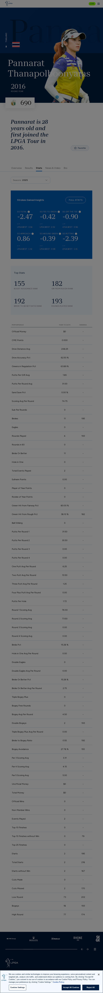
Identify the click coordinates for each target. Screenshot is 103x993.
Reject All (91, 987)
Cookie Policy (58, 982)
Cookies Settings (17, 987)
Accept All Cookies (71, 987)
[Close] (99, 974)
